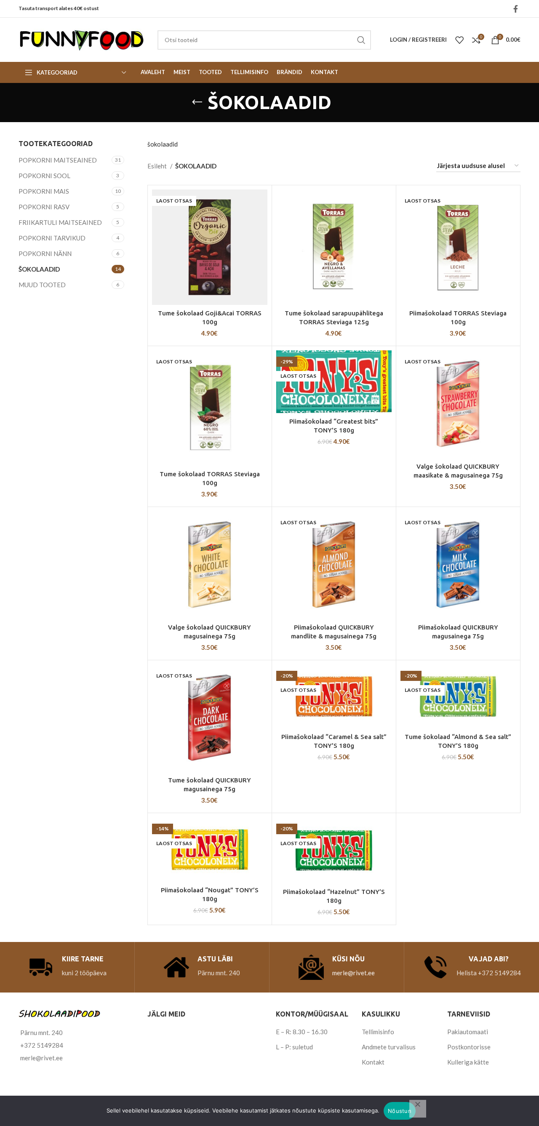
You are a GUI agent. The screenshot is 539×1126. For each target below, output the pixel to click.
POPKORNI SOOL (44, 175)
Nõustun (399, 1110)
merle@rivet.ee (353, 973)
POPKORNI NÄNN (45, 253)
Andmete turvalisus (389, 1047)
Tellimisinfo (378, 1031)
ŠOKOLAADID (39, 269)
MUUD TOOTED (42, 284)
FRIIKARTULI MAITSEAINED (60, 222)
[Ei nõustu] (417, 1109)
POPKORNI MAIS (44, 191)
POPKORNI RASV (44, 207)
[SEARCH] (361, 40)
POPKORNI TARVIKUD (52, 238)
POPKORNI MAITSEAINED (58, 160)
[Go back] (197, 102)
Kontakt (373, 1062)
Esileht (157, 166)
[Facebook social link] (515, 9)
